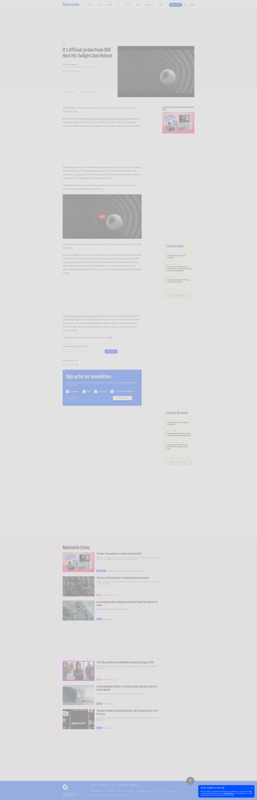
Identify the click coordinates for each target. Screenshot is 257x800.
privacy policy (228, 793)
